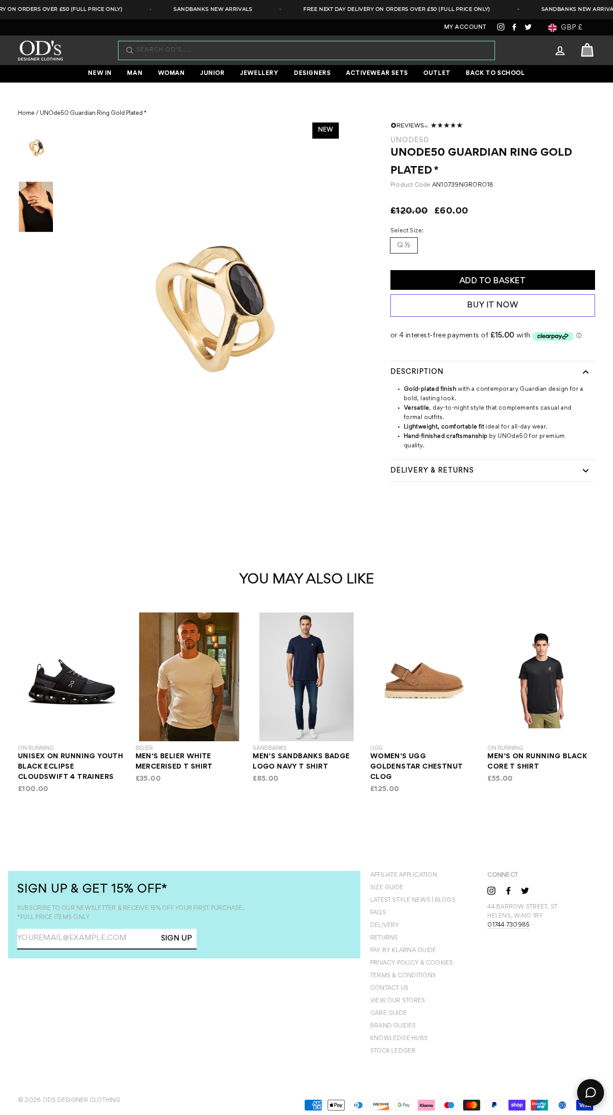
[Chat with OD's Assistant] (590, 1092)
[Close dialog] (475, 427)
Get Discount (246, 749)
